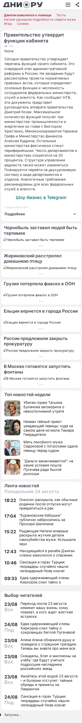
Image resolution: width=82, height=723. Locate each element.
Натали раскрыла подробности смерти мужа (40, 19)
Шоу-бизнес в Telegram (41, 197)
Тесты (61, 15)
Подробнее (15, 214)
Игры (8, 24)
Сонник (23, 24)
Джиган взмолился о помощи (27, 15)
